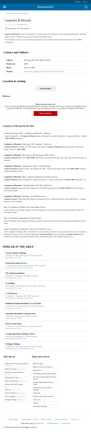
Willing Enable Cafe (13, 378)
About (35, 419)
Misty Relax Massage (40, 406)
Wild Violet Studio (15, 369)
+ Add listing (25, 419)
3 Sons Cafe (37, 400)
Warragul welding (15, 400)
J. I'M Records (11, 293)
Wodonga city (15, 13)
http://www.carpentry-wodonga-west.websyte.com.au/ (44, 71)
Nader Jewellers (38, 364)
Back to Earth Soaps (13, 324)
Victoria (8, 13)
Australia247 (45, 7)
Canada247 (66, 423)
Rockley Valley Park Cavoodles (43, 396)
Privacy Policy (46, 419)
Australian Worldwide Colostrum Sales (20, 314)
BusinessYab (39, 423)
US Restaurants (52, 423)
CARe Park (36, 393)
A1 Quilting (9, 283)
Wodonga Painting (12, 344)
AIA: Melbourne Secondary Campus (44, 373)
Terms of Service (61, 419)
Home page (13, 419)
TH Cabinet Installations (15, 273)
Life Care (12, 390)
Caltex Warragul (14, 396)
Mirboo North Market (16, 381)
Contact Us (75, 419)
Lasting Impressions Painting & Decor (20, 334)
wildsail (35, 403)
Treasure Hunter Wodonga (15, 253)
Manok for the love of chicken (42, 367)
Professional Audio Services (16, 263)
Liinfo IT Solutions (15, 393)
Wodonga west (25, 13)
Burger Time (37, 370)
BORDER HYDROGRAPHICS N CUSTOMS (23, 303)
